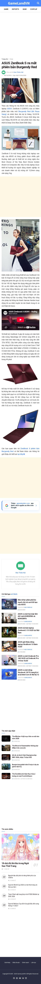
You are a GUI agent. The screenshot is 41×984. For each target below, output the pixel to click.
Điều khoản (16, 962)
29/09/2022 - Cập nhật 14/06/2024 (28, 666)
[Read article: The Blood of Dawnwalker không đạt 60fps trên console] (6, 748)
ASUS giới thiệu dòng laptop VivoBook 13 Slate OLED (28, 644)
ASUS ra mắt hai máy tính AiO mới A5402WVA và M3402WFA (28, 616)
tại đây (20, 454)
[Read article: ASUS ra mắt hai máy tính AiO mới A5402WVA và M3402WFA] (9, 618)
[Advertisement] (20, 34)
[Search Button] (38, 3)
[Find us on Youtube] (20, 978)
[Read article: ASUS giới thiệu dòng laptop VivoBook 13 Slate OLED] (9, 646)
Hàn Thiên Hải (18, 72)
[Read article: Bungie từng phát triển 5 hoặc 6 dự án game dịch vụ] (6, 767)
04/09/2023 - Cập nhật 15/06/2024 (28, 623)
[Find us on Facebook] (14, 978)
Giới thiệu (7, 962)
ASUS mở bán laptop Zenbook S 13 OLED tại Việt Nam (28, 630)
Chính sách (25, 962)
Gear (25, 9)
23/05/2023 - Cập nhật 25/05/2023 (28, 638)
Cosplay (33, 9)
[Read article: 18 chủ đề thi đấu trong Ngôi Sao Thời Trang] (20, 847)
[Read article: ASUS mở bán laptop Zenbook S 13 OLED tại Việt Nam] (9, 632)
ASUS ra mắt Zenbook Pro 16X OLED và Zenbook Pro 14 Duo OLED (28, 658)
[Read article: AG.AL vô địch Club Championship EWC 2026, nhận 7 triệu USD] (6, 757)
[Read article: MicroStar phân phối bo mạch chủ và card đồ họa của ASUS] (9, 604)
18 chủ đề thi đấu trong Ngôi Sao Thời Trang (15, 864)
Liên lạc (33, 962)
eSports (15, 9)
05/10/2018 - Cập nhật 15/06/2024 (15, 75)
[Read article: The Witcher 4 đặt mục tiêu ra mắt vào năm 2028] (6, 738)
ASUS (9, 109)
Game (6, 9)
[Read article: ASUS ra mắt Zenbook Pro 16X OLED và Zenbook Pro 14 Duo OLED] (9, 660)
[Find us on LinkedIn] (26, 978)
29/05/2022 (22, 680)
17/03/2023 (22, 652)
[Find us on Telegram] (17, 978)
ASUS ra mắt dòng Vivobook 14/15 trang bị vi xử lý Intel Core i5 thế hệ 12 (28, 672)
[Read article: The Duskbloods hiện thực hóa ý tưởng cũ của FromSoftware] (6, 776)
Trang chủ (5, 59)
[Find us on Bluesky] (23, 978)
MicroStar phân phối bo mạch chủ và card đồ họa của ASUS (27, 602)
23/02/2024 (22, 609)
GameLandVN (19, 3)
